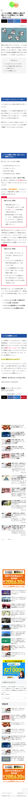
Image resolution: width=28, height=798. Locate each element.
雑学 (4, 388)
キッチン (15, 388)
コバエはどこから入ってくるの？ (13, 63)
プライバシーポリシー (7, 793)
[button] (25, 698)
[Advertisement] (14, 85)
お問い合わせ (21, 793)
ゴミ (20, 388)
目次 (12, 60)
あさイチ (9, 388)
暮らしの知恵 (5, 390)
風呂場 (12, 390)
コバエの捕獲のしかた (10, 70)
